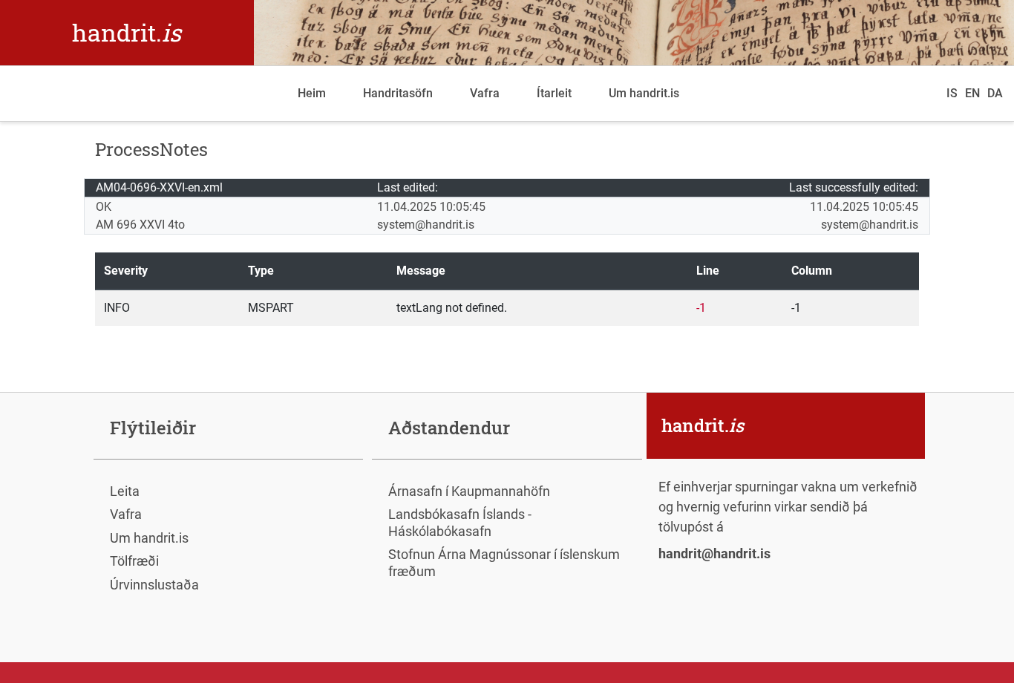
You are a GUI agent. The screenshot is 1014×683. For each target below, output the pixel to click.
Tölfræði (134, 561)
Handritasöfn (398, 93)
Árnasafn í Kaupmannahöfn (469, 491)
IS (952, 93)
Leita (125, 491)
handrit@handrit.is (714, 553)
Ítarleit (554, 93)
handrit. (126, 32)
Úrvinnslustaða (154, 584)
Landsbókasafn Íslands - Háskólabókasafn (459, 522)
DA (995, 93)
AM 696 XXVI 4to (140, 225)
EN (972, 93)
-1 (701, 308)
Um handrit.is (644, 93)
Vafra (485, 93)
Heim (312, 93)
